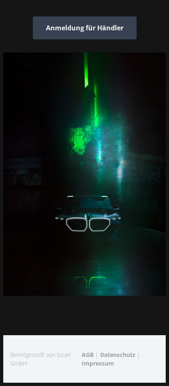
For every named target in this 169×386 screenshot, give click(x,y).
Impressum (98, 363)
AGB (88, 355)
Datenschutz (117, 355)
